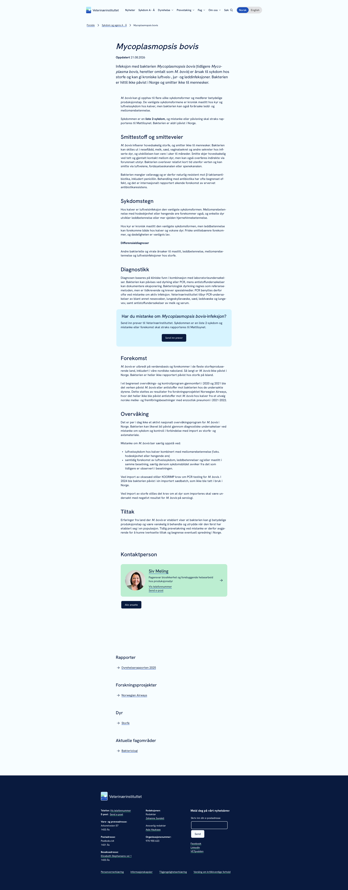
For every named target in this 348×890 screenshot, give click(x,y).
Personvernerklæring (112, 871)
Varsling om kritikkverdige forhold (212, 871)
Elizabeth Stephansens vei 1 (116, 855)
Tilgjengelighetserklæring (173, 871)
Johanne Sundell (155, 818)
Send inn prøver (174, 337)
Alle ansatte (131, 604)
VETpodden (197, 851)
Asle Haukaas (153, 829)
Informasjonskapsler (141, 871)
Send (198, 834)
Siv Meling (158, 571)
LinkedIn (195, 847)
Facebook (196, 843)
